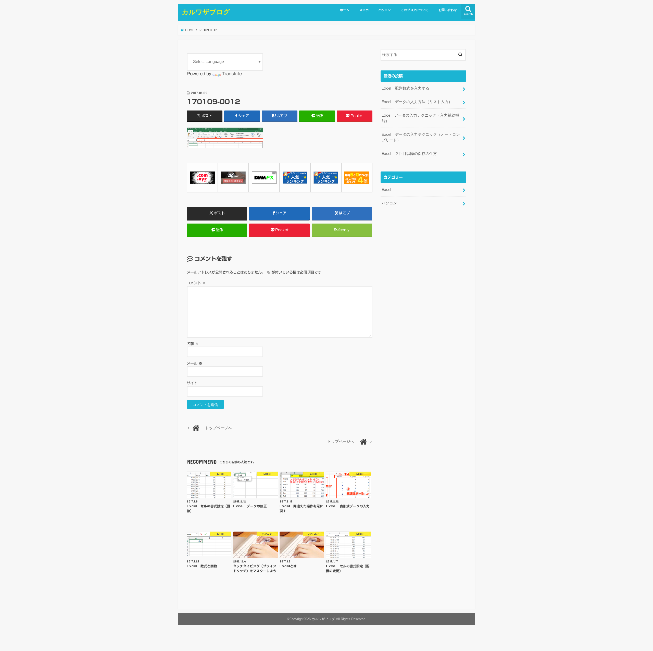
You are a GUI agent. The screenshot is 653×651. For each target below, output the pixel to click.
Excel (386, 190)
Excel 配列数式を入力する (405, 88)
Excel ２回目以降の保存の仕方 (409, 154)
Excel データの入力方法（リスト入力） (417, 102)
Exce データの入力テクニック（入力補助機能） (420, 118)
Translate (232, 73)
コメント (196, 283)
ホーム (344, 10)
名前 (193, 344)
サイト (192, 383)
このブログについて (415, 10)
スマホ (364, 10)
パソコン (385, 10)
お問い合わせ (447, 10)
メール (194, 363)
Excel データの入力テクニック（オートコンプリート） (421, 137)
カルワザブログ (206, 12)
